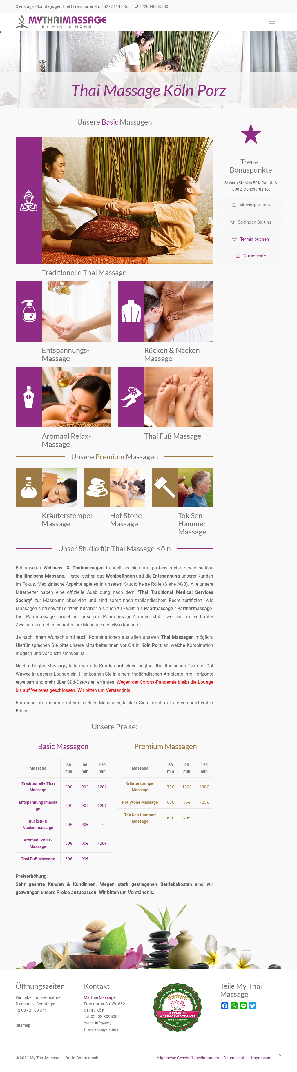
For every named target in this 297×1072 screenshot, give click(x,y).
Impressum (261, 1057)
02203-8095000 (153, 6)
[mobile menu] (272, 22)
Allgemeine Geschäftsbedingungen (188, 1057)
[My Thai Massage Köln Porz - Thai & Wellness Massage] (61, 22)
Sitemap (23, 1025)
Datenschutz (235, 1057)
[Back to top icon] (279, 1055)
